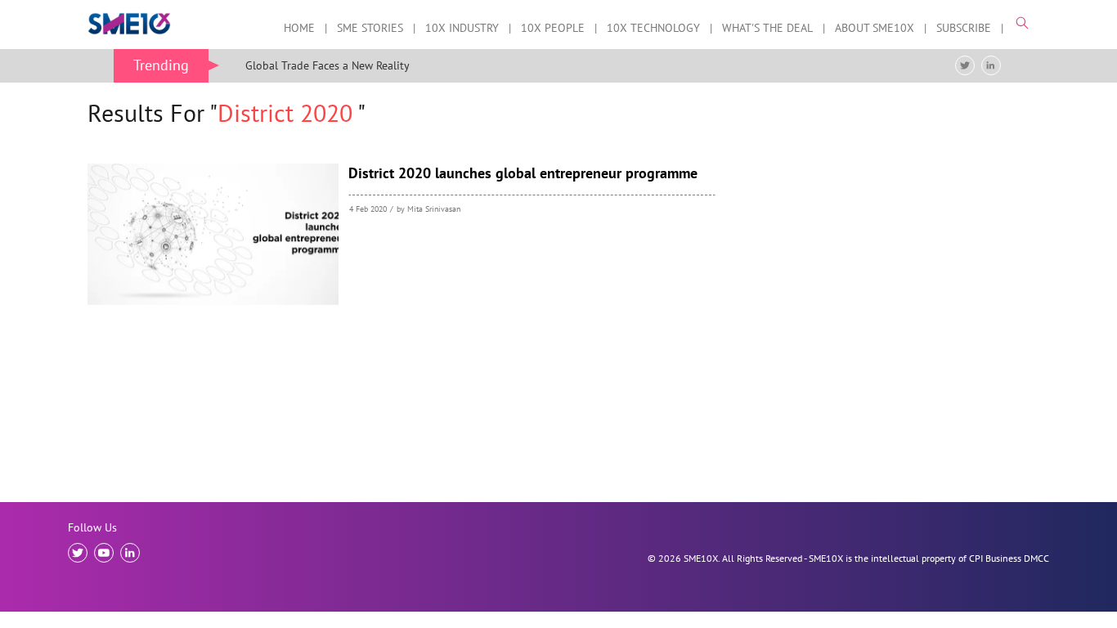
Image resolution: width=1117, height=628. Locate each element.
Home (299, 28)
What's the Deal (767, 28)
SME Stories (370, 28)
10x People (553, 28)
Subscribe (963, 28)
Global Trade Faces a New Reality (327, 65)
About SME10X (874, 28)
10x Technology (653, 28)
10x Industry (462, 28)
